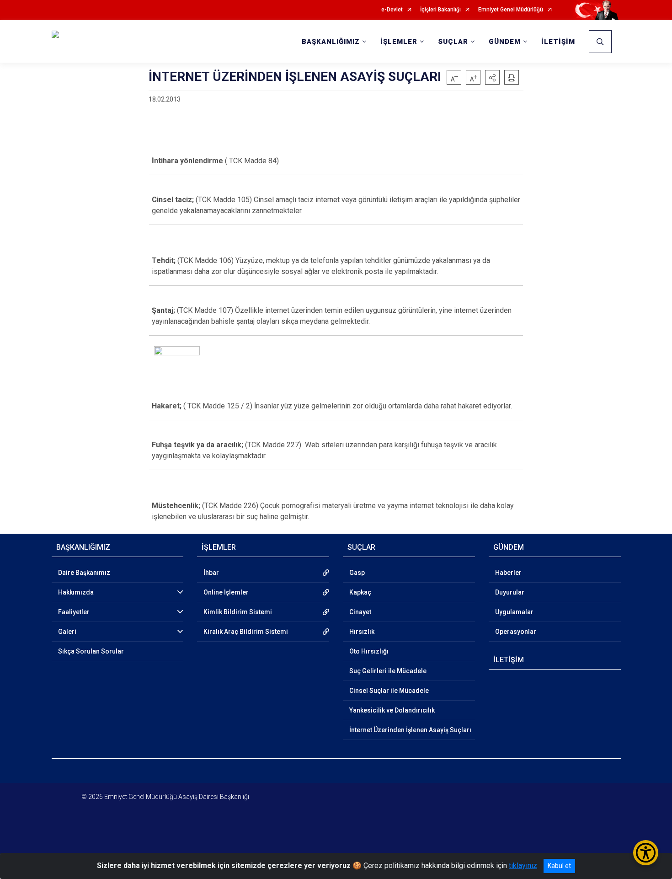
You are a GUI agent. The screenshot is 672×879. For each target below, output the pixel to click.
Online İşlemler (226, 592)
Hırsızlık (361, 631)
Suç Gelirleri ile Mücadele (388, 671)
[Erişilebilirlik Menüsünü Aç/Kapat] (645, 852)
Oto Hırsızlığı (369, 651)
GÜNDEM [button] (505, 42)
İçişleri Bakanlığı (440, 10)
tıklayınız (523, 865)
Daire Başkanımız (84, 572)
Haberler (508, 572)
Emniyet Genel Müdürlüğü (510, 10)
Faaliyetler (74, 612)
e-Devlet (392, 10)
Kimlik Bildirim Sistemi (237, 612)
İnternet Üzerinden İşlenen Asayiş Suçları (410, 730)
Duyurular (509, 592)
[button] (492, 77)
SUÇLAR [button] (453, 42)
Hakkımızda (76, 592)
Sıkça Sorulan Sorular (91, 651)
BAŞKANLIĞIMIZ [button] (331, 42)
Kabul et (559, 865)
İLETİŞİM (558, 42)
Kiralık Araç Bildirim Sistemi (245, 631)
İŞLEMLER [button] (398, 42)
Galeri (67, 631)
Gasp (357, 572)
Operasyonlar (515, 631)
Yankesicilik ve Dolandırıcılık (392, 710)
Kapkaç (360, 592)
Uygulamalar (514, 612)
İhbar (211, 572)
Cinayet (360, 612)
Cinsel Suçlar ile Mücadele (389, 690)
